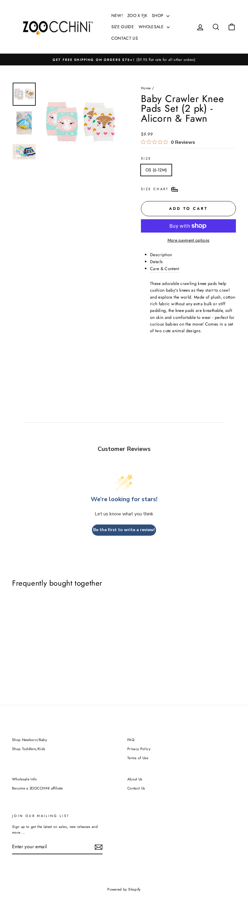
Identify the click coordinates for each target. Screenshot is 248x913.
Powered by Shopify (123, 889)
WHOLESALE (152, 27)
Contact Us (136, 788)
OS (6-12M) (156, 170)
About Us (134, 779)
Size (146, 158)
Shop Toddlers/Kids (28, 748)
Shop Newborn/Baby (29, 739)
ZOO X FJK (137, 15)
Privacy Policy (138, 748)
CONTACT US (124, 38)
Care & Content (164, 269)
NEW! (117, 15)
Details (156, 262)
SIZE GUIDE (122, 27)
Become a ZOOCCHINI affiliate (37, 788)
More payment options (189, 240)
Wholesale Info (24, 779)
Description (161, 255)
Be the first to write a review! (124, 530)
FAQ (130, 739)
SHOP (158, 15)
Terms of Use (137, 757)
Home (146, 88)
